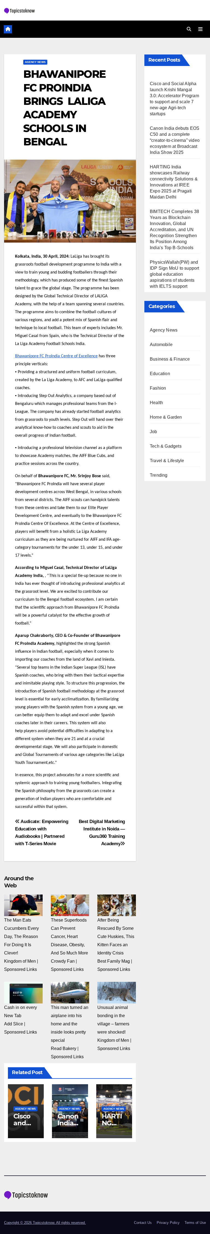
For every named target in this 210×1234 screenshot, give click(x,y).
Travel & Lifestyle (167, 460)
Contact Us (143, 1223)
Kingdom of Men (20, 961)
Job (153, 431)
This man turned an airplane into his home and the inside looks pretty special (69, 1024)
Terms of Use (195, 1223)
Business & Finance (170, 359)
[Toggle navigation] (200, 29)
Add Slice (13, 1024)
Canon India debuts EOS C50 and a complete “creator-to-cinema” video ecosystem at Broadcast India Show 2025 (175, 140)
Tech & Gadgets (166, 446)
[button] (189, 29)
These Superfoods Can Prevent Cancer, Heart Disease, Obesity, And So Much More (69, 936)
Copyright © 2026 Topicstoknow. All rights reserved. (45, 1223)
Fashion (158, 388)
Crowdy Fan (63, 961)
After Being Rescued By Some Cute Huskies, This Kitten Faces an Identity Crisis (115, 936)
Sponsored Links (20, 969)
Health (156, 402)
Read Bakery (63, 1048)
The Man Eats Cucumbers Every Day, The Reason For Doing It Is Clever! (21, 936)
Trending (159, 475)
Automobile (161, 344)
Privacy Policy (168, 1223)
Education (160, 373)
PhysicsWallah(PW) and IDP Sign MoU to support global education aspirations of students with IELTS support (174, 274)
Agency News (35, 62)
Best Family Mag (113, 961)
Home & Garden (166, 417)
